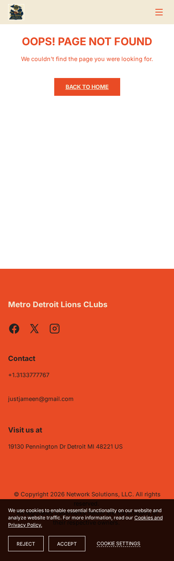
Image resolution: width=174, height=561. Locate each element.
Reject (26, 544)
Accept (67, 544)
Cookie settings (118, 543)
